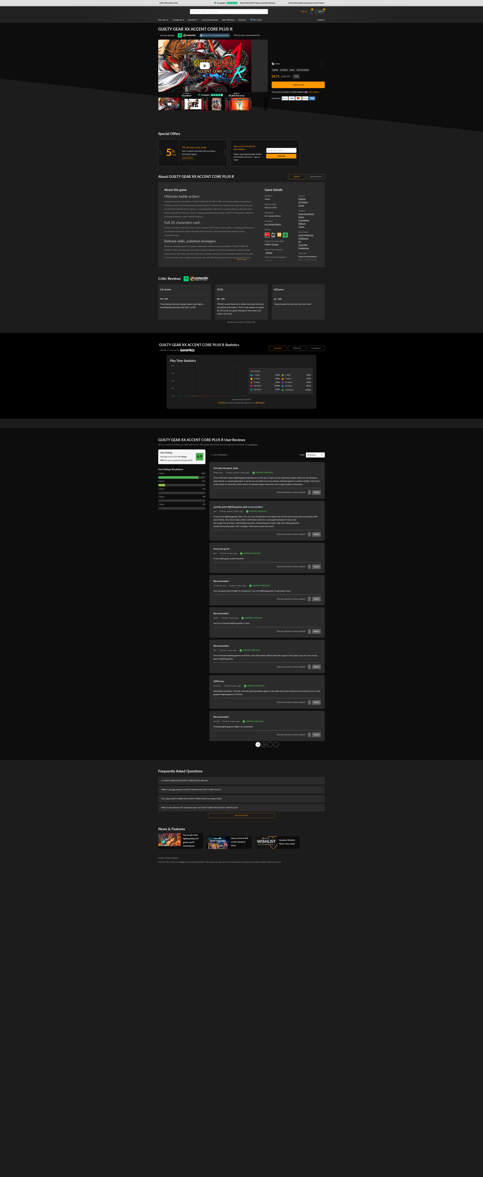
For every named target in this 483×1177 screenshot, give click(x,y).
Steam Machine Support (275, 257)
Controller (302, 245)
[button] (168, 3)
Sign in (304, 11)
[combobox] (244, 11)
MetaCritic (251, 322)
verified (268, 253)
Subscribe (281, 156)
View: (302, 455)
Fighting (275, 70)
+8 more (274, 244)
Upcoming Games (210, 20)
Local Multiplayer (306, 235)
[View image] (169, 104)
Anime (301, 217)
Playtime (278, 348)
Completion (316, 348)
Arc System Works (273, 224)
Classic (301, 227)
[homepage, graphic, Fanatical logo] (172, 11)
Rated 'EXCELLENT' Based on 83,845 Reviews (257, 3)
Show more (241, 259)
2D (299, 242)
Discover (162, 20)
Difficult (302, 224)
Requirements (316, 177)
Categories (177, 20)
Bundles (192, 20)
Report (316, 492)
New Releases (228, 20)
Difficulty (297, 348)
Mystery (242, 20)
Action (292, 70)
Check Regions (313, 92)
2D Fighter (283, 70)
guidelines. (253, 445)
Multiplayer (303, 239)
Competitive (303, 220)
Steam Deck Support (274, 250)
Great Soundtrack (303, 70)
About (297, 177)
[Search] (265, 11)
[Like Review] (309, 492)
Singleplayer (303, 248)
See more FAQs (241, 815)
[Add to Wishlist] (322, 64)
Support (321, 20)
